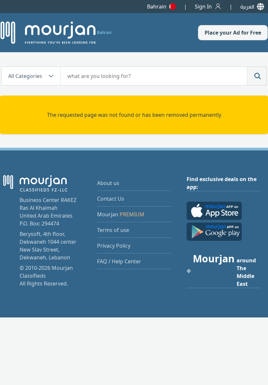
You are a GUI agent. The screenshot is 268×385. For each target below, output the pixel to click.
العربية (247, 6)
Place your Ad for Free (233, 32)
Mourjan (120, 214)
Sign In (203, 6)
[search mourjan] (256, 76)
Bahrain (156, 6)
